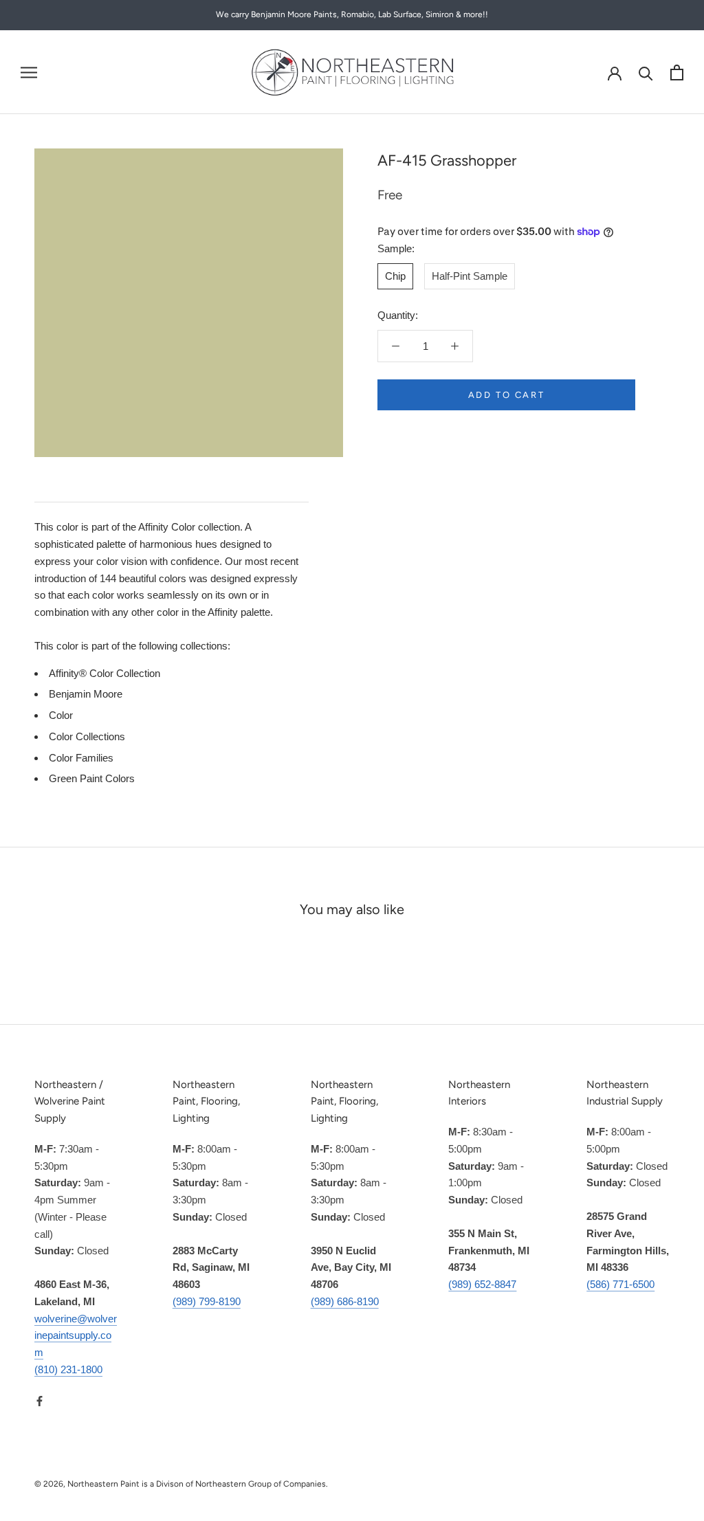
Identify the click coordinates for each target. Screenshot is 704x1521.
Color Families (81, 758)
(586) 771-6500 (620, 1284)
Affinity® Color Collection (104, 673)
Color (61, 715)
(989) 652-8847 (482, 1284)
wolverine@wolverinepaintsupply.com (75, 1336)
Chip (395, 276)
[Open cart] (676, 72)
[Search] (646, 72)
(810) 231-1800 (68, 1369)
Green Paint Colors (92, 778)
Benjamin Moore (85, 694)
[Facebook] (39, 1401)
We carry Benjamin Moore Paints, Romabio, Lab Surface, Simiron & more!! (352, 14)
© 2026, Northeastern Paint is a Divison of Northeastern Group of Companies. (181, 1484)
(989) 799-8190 (207, 1301)
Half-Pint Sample (469, 276)
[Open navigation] (29, 72)
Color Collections (87, 736)
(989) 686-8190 (345, 1301)
